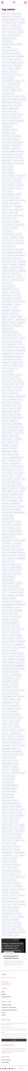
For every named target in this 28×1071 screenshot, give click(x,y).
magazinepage (12, 500)
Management (16, 503)
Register (3, 994)
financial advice (13, 393)
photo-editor (6, 626)
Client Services (21, 200)
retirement (16, 714)
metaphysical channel (8, 537)
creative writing (13, 280)
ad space (4, 29)
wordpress (14, 932)
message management (14, 531)
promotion (5, 684)
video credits (16, 883)
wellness (13, 929)
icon (17, 442)
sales (11, 724)
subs (11, 819)
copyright (5, 267)
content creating (7, 240)
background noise (16, 90)
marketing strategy (7, 515)
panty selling (19, 595)
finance (19, 390)
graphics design (13, 427)
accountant (5, 25)
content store (6, 258)
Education (10, 347)
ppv (15, 647)
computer (19, 234)
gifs (19, 408)
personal (19, 601)
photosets (21, 629)
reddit (18, 699)
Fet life (11, 384)
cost (19, 273)
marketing (17, 509)
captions (18, 188)
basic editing (12, 99)
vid (12, 877)
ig (11, 445)
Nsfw (3, 561)
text (3, 843)
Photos (14, 629)
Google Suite (16, 411)
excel (16, 368)
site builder (14, 766)
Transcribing (12, 858)
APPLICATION (5, 74)
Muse (12, 546)
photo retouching (16, 616)
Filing (15, 387)
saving (16, 724)
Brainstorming (16, 136)
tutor (3, 867)
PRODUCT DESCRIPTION (8, 662)
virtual (4, 898)
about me (14, 22)
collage (10, 212)
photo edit (5, 613)
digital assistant (20, 319)
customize (17, 304)
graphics (4, 427)
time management (7, 846)
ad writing (12, 29)
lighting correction (17, 485)
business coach (19, 163)
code (22, 209)
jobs (11, 476)
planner (4, 638)
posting (4, 647)
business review (6, 179)
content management (8, 246)
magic (20, 500)
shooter (15, 760)
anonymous (13, 71)
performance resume (8, 601)
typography (17, 871)
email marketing (20, 350)
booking (10, 120)
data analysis (6, 310)
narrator (4, 552)
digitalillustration (7, 326)
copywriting (5, 273)
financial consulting (7, 396)
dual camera (5, 341)
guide (10, 430)
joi (14, 476)
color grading (6, 221)
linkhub (12, 488)
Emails (11, 353)
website (4, 920)
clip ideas (4, 203)
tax (3, 834)
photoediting (15, 626)
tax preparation (17, 834)
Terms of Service (6, 1060)
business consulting (7, 172)
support (11, 822)
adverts (4, 59)
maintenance (6, 503)
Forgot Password (6, 997)
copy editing (21, 261)
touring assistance (7, 852)
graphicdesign (6, 424)
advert (19, 44)
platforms (19, 638)
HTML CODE (10, 442)
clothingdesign (17, 206)
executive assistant (7, 371)
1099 (23, 19)
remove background (8, 708)
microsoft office (6, 540)
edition (15, 344)
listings (10, 491)
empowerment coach (8, 359)
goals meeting (6, 411)
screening (5, 733)
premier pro (21, 647)
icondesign (5, 445)
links (17, 488)
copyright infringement (8, 270)
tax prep (8, 834)
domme (15, 338)
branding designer (7, 154)
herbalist (4, 436)
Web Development (7, 913)
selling (14, 748)
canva (4, 188)
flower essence (12, 399)
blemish (4, 108)
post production (18, 644)
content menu (19, 249)
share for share (6, 760)
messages (19, 534)
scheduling (20, 730)
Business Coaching (7, 166)
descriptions (5, 316)
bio (21, 102)
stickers (10, 809)
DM (15, 335)
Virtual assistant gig (7, 901)
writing (10, 935)
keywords (17, 479)
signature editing (7, 763)
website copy (17, 923)
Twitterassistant (7, 871)
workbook (22, 932)
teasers (10, 840)
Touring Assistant (20, 852)
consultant (5, 237)
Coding (4, 212)
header (4, 433)
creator (22, 280)
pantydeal (5, 598)
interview (19, 469)
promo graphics (6, 681)
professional (5, 665)
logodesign (14, 494)
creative (4, 280)
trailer (16, 855)
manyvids (21, 506)
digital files (5, 322)
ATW (3, 84)
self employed (6, 745)
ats (23, 81)
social (4, 776)
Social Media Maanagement (10, 785)
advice (11, 59)
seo (19, 748)
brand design (6, 145)
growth (4, 430)
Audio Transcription (7, 87)
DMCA (19, 335)
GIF (15, 408)
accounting (14, 25)
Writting (16, 935)
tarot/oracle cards (7, 831)
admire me (20, 32)
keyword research (7, 479)
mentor (4, 528)
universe (4, 874)
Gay (11, 408)
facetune (5, 378)
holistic (17, 436)
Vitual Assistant (20, 901)
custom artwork (15, 292)
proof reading (6, 687)
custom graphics (7, 298)
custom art (5, 292)
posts (10, 647)
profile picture (6, 675)
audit (16, 87)
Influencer (12, 460)
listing (4, 491)
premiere (5, 650)
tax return (5, 837)
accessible (22, 22)
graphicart (5, 420)
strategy (4, 812)
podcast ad (21, 641)
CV (11, 307)
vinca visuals (20, 895)
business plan (21, 176)
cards (3, 191)
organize (4, 589)
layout (9, 482)
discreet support (7, 335)
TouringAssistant (7, 855)
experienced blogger (8, 375)
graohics (12, 414)
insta (19, 460)
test (23, 840)
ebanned (18, 341)
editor (20, 344)
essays (11, 368)
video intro (5, 892)
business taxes (17, 179)
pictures (19, 635)
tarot (14, 828)
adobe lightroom (7, 38)
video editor (5, 889)
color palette (15, 221)
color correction (18, 215)
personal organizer (7, 607)
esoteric (4, 368)
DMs (3, 338)
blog (15, 111)
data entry (5, 313)
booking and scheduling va (9, 123)
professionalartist (7, 672)
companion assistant (8, 234)
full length (5, 408)
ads (15, 38)
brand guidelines (16, 145)
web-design (20, 916)
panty (4, 595)
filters (4, 390)
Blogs (20, 114)
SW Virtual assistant (7, 825)
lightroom (5, 488)
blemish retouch (6, 111)
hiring (11, 436)
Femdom (4, 384)
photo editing (14, 613)
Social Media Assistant (8, 779)
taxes (11, 837)
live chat (16, 491)
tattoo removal (19, 831)
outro (3, 592)
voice (14, 904)
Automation (5, 90)
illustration (14, 448)
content (21, 237)
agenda (14, 62)
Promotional (13, 684)
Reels (17, 702)
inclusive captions (7, 454)
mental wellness (16, 525)
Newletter (5, 555)
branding (4, 151)
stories (22, 809)
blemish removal (13, 108)
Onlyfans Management (8, 577)
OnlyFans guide (6, 574)
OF (8, 561)
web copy (5, 910)
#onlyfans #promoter (8, 19)
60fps (7, 22)
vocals (9, 904)
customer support (7, 304)
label (3, 482)
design (13, 316)
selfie (13, 745)
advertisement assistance (9, 50)
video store (5, 895)
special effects (16, 803)
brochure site (18, 154)
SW (16, 822)
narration (20, 549)
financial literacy (20, 396)
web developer (14, 910)
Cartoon (10, 191)
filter (20, 387)
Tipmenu (4, 849)
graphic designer (17, 417)
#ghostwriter (6, 13)
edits (3, 347)
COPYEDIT (5, 264)
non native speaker (19, 558)
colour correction (19, 225)
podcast (13, 641)
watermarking (6, 907)
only (19, 564)
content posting (17, 252)
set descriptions (6, 751)
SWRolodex (13, 977)
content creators (18, 243)
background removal (8, 93)
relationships (6, 705)
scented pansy (6, 727)
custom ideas (17, 298)
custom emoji (6, 295)
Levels (3, 1012)
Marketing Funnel (19, 512)
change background (8, 194)
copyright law (21, 270)
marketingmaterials (8, 518)
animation (5, 71)
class (12, 197)
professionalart (20, 668)
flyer (20, 399)
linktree (23, 488)
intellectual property (17, 466)
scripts (4, 739)
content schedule (19, 255)
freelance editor (6, 405)
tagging (22, 825)
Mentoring (12, 528)
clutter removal (6, 209)
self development (17, 742)
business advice (6, 160)
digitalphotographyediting (9, 332)
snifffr (23, 773)
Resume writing (6, 714)
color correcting (6, 215)
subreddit (5, 819)
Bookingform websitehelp (9, 130)
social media (11, 776)
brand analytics (6, 142)
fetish (17, 384)
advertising (16, 53)
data (15, 307)
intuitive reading (18, 473)
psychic (4, 693)
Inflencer (4, 460)
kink (23, 479)
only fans (4, 567)
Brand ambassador (13, 139)
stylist (11, 815)
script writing (20, 736)
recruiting (11, 699)
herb (21, 433)
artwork (4, 78)
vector (18, 874)
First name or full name (7, 1027)
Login (2, 992)
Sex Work (4, 754)
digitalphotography (7, 329)
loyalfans (19, 497)
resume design (13, 711)
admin (4, 32)
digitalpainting (18, 326)
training (4, 858)
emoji (16, 353)
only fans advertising (15, 567)
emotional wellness (7, 356)
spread (4, 809)
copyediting (13, 264)
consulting (13, 237)
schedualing (16, 727)
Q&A (15, 696)
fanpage (12, 378)
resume (4, 711)
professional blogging (17, 665)
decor (16, 313)
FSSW (19, 405)
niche (3, 558)
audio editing (16, 84)
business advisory (18, 160)
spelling (4, 806)
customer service (7, 301)
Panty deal (11, 595)
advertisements (6, 53)
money (23, 540)
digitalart (13, 322)
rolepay (11, 721)
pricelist (11, 656)
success (4, 822)
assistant (11, 78)
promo (18, 678)
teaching (17, 837)
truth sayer (17, 864)
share (14, 757)
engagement (6, 362)
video (3, 880)
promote (15, 681)
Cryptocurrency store (8, 286)
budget (4, 157)
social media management (9, 788)
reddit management (8, 702)
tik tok (8, 843)
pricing (18, 656)
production (20, 662)
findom (4, 399)
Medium (18, 522)
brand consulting (18, 142)
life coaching (5, 485)
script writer (11, 736)
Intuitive (9, 473)
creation (19, 277)
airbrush (20, 62)
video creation (6, 883)
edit (3, 344)
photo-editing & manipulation (10, 623)
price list (4, 656)
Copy (14, 261)
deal (11, 313)
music (18, 546)
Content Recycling (7, 255)
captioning (11, 188)
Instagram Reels (14, 463)
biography (5, 105)
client (17, 197)
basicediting (21, 99)
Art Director (18, 74)
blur (3, 117)
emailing (4, 353)
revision (19, 717)
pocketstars (5, 641)
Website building (13, 920)
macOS (4, 500)
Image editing (6, 451)
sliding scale (5, 773)
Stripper (19, 812)
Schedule (4, 730)
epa (22, 362)
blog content (5, 114)
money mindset (6, 543)
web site (12, 916)
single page (5, 766)
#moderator (17, 16)
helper (16, 433)
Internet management (8, 469)
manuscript (13, 506)
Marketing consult (7, 512)
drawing (22, 338)
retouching (12, 717)
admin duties (11, 32)
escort (10, 365)
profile (16, 672)
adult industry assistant (9, 44)
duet (12, 341)
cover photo (11, 277)
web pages (5, 916)
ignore (15, 445)
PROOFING (15, 687)
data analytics (16, 310)
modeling (16, 540)
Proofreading (6, 690)
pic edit (4, 635)
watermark (21, 904)
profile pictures (16, 675)
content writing (6, 261)
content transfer (17, 258)
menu (18, 528)
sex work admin (14, 754)
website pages (17, 926)
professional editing (7, 668)
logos (20, 494)
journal (19, 476)
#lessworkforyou (7, 16)
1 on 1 (18, 19)
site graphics (15, 770)
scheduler (12, 730)
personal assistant (7, 604)
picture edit (12, 635)
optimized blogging (7, 583)
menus (4, 531)
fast (15, 381)
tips (10, 849)
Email (22, 347)
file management (7, 387)
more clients (5, 546)
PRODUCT (12, 659)
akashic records (6, 65)
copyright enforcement (16, 267)
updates (11, 874)
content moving (6, 252)
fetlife (22, 384)
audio (8, 84)
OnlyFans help (17, 574)
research (18, 708)
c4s (13, 182)
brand (4, 139)
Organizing (20, 589)
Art (12, 74)
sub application (19, 815)
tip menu (17, 846)
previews (20, 653)
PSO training (19, 690)
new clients (21, 552)
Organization (15, 586)
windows (20, 929)
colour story (5, 228)
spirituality (19, 806)
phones (4, 610)
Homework (18, 439)
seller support (6, 748)
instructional (5, 466)
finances (4, 393)
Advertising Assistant (8, 56)
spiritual (11, 806)
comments (14, 228)
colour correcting (7, 225)
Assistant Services (7, 81)
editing (9, 344)
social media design (7, 782)
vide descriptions (19, 877)
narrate (13, 549)
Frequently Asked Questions (9, 1010)
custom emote (16, 295)
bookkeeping (6, 133)
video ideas (21, 889)
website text (5, 929)
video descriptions (7, 886)
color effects (6, 218)
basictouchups (6, 102)
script (4, 736)
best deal (15, 102)
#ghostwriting (16, 13)
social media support (8, 797)
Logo (22, 491)
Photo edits (5, 616)
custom (16, 289)
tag (16, 825)
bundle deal (12, 157)
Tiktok (14, 843)
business (19, 157)
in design (14, 451)
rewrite (4, 721)
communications (7, 231)
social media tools (7, 800)
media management (8, 522)
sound (16, 800)
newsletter (13, 555)
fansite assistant (7, 381)
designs (19, 316)
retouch (4, 717)
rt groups (4, 724)
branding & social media (16, 151)
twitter (15, 867)
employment (18, 356)
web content (15, 907)
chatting (18, 194)
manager (4, 506)
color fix (14, 218)
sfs (9, 757)
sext (21, 754)
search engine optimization (16, 739)
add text (19, 29)
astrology (17, 81)
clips (11, 203)
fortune (10, 402)
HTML (3, 442)
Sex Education (17, 751)
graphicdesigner (17, 424)
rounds (17, 721)
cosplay (13, 273)
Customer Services (19, 301)
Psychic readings (7, 696)
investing (4, 476)
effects (17, 347)
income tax (5, 457)
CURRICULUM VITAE (7, 289)
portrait (4, 644)
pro (23, 656)
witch (3, 932)
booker (4, 120)
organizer (12, 589)
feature (20, 381)
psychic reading (13, 693)
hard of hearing (18, 430)
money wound (17, 543)
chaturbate (5, 197)
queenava (21, 696)
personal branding (20, 604)
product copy (20, 659)
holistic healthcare (7, 439)
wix (8, 932)
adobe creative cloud (14, 35)
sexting (4, 757)
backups (16, 96)
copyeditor (22, 264)
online (12, 561)
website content (6, 923)
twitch (9, 867)
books (13, 133)
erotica (4, 365)
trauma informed (7, 864)
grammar (5, 414)
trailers (22, 855)
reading (4, 699)
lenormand (16, 482)
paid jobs (13, 592)
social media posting (8, 794)
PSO (13, 690)
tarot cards (21, 828)
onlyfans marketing (7, 580)
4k (3, 22)
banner (23, 96)
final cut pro (11, 390)
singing (16, 763)
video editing (18, 886)
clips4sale (17, 203)
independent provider (17, 457)
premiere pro (13, 650)
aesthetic (17, 59)
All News (3, 1015)
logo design (5, 494)
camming (20, 185)
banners (4, 99)
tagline (4, 828)
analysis (10, 68)
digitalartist (21, 322)
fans (18, 378)
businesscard (6, 182)
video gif (13, 889)
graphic (19, 414)
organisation (5, 586)
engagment (15, 362)
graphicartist (14, 420)
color (16, 212)
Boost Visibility (6, 136)
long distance (6, 497)
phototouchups (15, 632)
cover (4, 277)
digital (4, 319)
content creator (6, 243)
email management (7, 350)
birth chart (18, 105)
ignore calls (5, 448)
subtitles (17, 819)
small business (15, 773)
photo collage (18, 610)
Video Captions (12, 880)
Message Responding (8, 534)
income (16, 454)
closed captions (6, 206)
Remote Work (15, 705)
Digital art (10, 319)
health (10, 433)
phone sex (18, 607)
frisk (15, 405)
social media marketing (8, 791)
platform (11, 638)
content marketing (7, 249)
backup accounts (7, 96)
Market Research (7, 509)
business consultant (7, 169)
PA (8, 592)
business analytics (7, 163)
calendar (18, 182)
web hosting (18, 913)
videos (12, 895)
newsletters (21, 555)
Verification (5, 877)
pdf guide (13, 598)
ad (20, 25)
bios (11, 105)
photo (10, 610)
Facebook (19, 375)
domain (9, 338)
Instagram (5, 463)
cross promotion (6, 283)
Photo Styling (14, 619)
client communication (8, 200)
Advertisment (20, 56)
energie (18, 359)
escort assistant (18, 365)
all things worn (17, 65)
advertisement (6, 47)
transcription (6, 861)
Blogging (14, 114)
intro (3, 473)
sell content (21, 745)
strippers (4, 815)
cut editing (5, 307)
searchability (6, 742)
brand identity (6, 148)
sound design (6, 803)
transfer (14, 861)
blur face (9, 117)
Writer (4, 935)
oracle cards (18, 583)
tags (9, 828)
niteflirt (10, 558)
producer (5, 659)
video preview (14, 892)
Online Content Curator (8, 564)
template (17, 840)
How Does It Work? (6, 1005)
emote (22, 353)
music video (5, 549)
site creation (5, 770)
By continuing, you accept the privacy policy (14, 1037)
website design (6, 926)
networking (12, 552)
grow (21, 427)
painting (20, 592)
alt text (4, 68)
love (13, 497)
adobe (4, 35)
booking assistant (7, 127)
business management (8, 176)
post (10, 644)
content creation (19, 240)
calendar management (8, 185)
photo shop (5, 619)
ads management (7, 41)
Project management (8, 678)
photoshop (5, 632)
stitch (16, 809)
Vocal (3, 904)
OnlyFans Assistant (14, 570)
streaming (12, 812)
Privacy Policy (5, 1062)
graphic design (6, 417)
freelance (17, 402)
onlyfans (4, 570)
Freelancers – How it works (8, 1007)
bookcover (17, 117)
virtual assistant (12, 898)
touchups (16, 849)
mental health (6, 525)
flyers (4, 402)
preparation (5, 653)
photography (6, 629)
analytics (17, 68)
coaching (15, 209)
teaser (4, 840)
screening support (15, 733)
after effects (6, 62)
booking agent (19, 120)
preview (13, 653)
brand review (16, 148)
